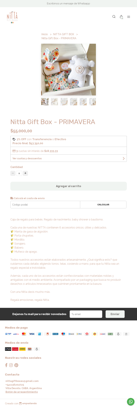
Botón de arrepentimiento (22, 391)
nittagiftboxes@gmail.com (22, 381)
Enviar (115, 314)
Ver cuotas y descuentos (27, 158)
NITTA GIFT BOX (64, 34)
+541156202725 (15, 384)
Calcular (103, 204)
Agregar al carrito (68, 186)
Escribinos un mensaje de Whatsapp (68, 3)
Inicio (44, 34)
